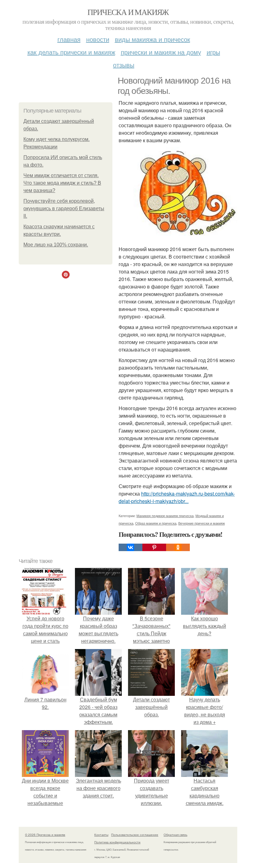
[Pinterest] (154, 547)
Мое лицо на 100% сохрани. (55, 244)
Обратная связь (175, 834)
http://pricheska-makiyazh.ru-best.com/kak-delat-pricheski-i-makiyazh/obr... (177, 497)
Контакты (101, 834)
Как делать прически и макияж (71, 51)
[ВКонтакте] (130, 547)
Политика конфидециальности (117, 842)
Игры (213, 51)
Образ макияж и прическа (155, 523)
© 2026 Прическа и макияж (45, 834)
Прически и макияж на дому (161, 51)
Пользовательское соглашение (134, 834)
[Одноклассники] (178, 547)
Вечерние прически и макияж (201, 523)
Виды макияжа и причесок (152, 39)
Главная (69, 39)
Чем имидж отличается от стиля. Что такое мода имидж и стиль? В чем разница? (62, 183)
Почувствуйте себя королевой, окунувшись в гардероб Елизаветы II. (63, 208)
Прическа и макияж (128, 12)
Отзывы (123, 64)
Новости (97, 39)
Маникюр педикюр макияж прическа (165, 515)
